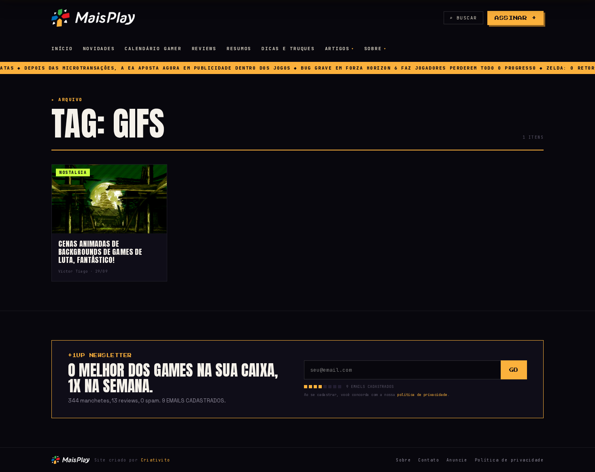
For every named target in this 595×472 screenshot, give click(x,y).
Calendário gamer (153, 48)
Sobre (373, 48)
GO (513, 370)
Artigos (337, 48)
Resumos (239, 48)
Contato (428, 460)
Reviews (204, 48)
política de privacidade (422, 394)
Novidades (99, 48)
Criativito (155, 460)
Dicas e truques (287, 48)
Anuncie (457, 460)
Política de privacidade (509, 460)
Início (62, 48)
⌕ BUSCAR (463, 18)
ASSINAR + (515, 18)
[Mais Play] (93, 18)
